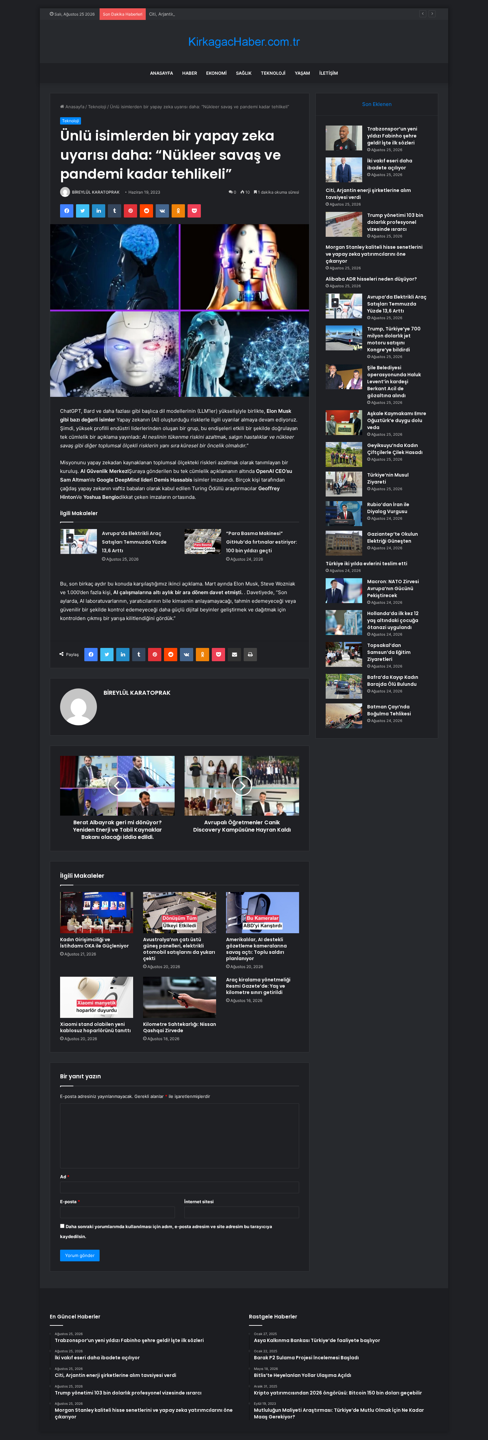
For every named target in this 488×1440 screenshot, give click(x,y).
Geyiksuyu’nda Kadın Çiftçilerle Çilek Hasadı (395, 449)
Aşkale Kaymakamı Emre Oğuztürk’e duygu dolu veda (396, 420)
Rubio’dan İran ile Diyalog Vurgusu (388, 508)
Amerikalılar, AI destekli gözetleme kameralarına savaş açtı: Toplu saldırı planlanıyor (256, 949)
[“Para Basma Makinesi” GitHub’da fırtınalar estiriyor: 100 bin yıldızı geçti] (203, 541)
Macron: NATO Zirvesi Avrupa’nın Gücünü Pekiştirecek (393, 588)
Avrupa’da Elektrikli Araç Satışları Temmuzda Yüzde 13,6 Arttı (134, 542)
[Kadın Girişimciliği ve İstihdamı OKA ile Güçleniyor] (96, 912)
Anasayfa (161, 73)
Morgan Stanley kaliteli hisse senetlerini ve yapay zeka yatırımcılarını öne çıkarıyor (374, 254)
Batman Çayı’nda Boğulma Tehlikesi (389, 710)
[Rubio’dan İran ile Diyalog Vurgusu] (344, 513)
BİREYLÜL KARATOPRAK (96, 192)
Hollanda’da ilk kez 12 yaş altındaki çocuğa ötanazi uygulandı (393, 620)
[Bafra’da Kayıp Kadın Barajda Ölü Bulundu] (344, 686)
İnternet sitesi (199, 1201)
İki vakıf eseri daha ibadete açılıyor (389, 164)
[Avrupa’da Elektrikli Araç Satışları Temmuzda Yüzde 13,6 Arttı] (78, 541)
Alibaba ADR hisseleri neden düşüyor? (371, 279)
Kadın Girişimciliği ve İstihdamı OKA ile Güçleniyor (94, 942)
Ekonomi (216, 73)
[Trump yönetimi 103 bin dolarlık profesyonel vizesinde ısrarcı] (344, 224)
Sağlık (244, 73)
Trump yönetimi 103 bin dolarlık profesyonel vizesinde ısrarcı (395, 222)
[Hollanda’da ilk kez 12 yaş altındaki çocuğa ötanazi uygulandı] (344, 622)
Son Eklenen (377, 104)
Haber (189, 73)
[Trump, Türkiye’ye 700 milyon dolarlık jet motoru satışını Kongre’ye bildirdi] (344, 337)
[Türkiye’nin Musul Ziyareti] (344, 484)
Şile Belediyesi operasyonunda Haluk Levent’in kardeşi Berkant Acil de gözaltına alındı (394, 381)
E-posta (70, 1201)
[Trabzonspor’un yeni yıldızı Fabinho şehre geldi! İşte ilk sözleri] (344, 138)
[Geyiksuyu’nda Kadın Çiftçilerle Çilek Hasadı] (344, 454)
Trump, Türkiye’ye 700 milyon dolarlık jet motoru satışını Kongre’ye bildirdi (394, 339)
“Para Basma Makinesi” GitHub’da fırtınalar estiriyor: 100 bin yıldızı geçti (261, 542)
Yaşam (302, 73)
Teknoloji (273, 73)
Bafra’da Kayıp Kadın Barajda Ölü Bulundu (392, 680)
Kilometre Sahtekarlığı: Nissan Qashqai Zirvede (179, 1027)
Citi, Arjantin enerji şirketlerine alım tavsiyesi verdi (200, 14)
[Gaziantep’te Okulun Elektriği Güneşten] (344, 543)
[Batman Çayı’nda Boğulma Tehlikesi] (344, 715)
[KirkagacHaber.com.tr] (244, 42)
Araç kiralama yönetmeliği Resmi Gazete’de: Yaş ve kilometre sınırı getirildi (258, 986)
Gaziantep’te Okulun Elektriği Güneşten (392, 537)
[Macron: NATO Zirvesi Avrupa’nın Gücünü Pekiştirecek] (344, 590)
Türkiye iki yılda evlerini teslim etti (366, 563)
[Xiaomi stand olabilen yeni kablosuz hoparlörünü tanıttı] (96, 997)
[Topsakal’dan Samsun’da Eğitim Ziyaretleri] (344, 654)
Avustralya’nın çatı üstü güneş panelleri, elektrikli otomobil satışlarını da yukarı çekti (179, 949)
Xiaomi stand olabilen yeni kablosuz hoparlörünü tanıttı (95, 1027)
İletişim (328, 73)
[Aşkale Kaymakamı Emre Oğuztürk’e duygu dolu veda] (344, 422)
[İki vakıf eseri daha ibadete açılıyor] (344, 169)
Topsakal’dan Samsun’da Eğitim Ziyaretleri (389, 652)
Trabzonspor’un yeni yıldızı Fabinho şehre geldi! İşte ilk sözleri (392, 136)
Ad (64, 1176)
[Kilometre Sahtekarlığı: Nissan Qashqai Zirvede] (179, 997)
